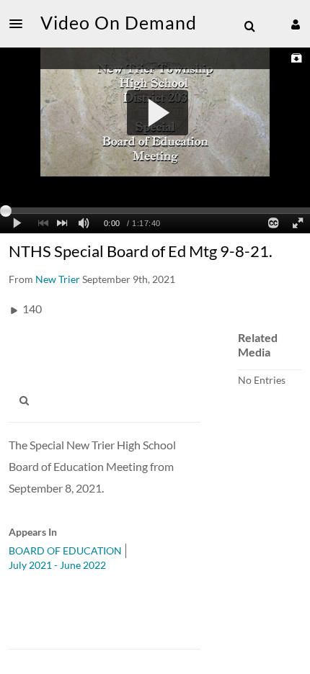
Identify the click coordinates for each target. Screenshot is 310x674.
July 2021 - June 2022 (57, 565)
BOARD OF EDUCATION (65, 550)
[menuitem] (249, 27)
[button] (20, 24)
